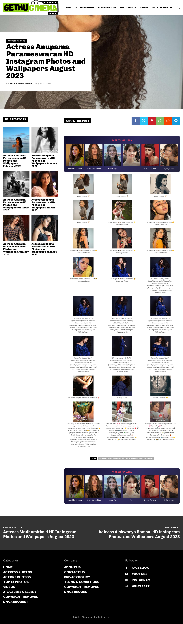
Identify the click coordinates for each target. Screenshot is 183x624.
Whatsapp (141, 586)
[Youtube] (126, 574)
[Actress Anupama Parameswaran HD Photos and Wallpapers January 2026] (44, 140)
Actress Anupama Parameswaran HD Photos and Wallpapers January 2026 (44, 161)
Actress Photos (16, 41)
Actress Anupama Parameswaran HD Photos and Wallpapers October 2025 (16, 205)
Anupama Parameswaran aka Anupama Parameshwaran (126, 458)
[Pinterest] (152, 121)
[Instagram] (126, 580)
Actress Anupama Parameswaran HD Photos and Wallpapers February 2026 (14, 161)
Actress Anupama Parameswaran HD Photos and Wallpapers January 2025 (16, 249)
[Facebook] (136, 121)
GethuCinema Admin (21, 83)
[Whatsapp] (126, 586)
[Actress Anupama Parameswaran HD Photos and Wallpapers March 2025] (44, 184)
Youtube (139, 574)
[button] (178, 7)
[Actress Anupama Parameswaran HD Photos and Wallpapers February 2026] (16, 140)
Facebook (140, 568)
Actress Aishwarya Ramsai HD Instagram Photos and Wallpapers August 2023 (139, 534)
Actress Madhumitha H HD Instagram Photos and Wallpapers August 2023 (39, 534)
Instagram (141, 580)
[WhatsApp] (160, 121)
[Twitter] (144, 121)
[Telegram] (176, 121)
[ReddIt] (168, 121)
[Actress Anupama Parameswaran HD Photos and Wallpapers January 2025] (16, 228)
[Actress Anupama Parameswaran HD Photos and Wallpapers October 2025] (16, 184)
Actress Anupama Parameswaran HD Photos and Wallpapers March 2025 (43, 205)
